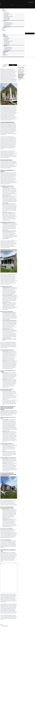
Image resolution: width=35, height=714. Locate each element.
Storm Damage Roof (7, 50)
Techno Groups (3, 604)
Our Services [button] (4, 11)
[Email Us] (18, 2)
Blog (3, 29)
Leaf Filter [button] (5, 45)
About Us (5, 35)
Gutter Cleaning (6, 12)
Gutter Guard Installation (8, 22)
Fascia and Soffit (6, 19)
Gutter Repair (6, 15)
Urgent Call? (11, 3)
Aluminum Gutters (7, 18)
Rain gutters (2, 69)
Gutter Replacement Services (8, 16)
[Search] (26, 33)
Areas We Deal (4, 27)
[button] (12, 32)
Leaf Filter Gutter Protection (8, 23)
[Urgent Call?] (10, 2)
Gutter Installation (6, 38)
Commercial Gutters (7, 17)
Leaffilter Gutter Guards (7, 24)
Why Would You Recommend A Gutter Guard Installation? (21, 76)
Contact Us (4, 30)
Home (4, 34)
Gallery (3, 28)
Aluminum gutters (3, 552)
